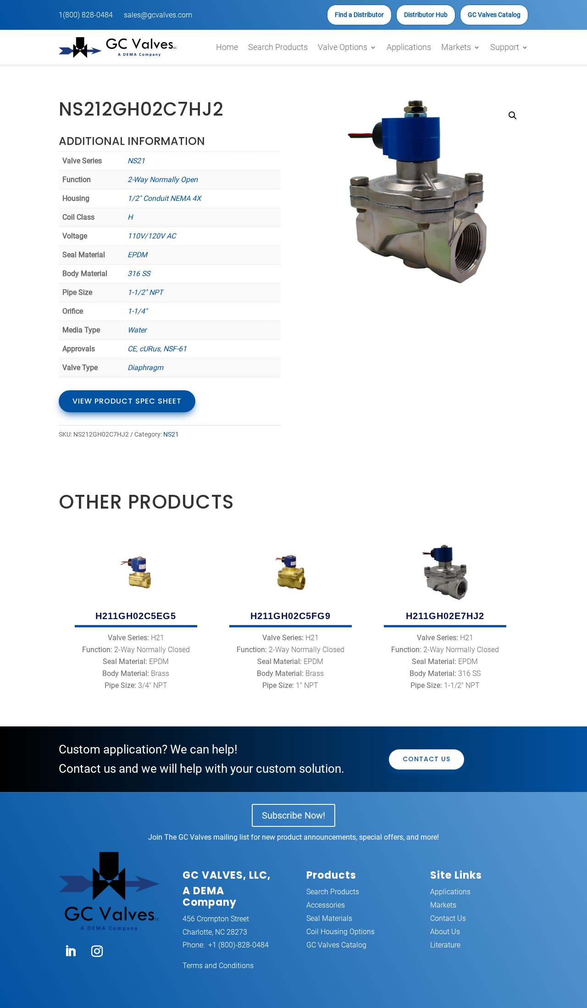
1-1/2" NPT (145, 292)
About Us (445, 931)
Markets (456, 47)
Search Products (278, 47)
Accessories (325, 905)
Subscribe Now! (293, 815)
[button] (512, 115)
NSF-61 (175, 348)
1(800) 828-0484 (86, 15)
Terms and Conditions (218, 965)
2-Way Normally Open (162, 179)
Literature (445, 945)
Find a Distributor (359, 14)
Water (136, 330)
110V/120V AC (151, 236)
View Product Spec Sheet (127, 401)
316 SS (138, 273)
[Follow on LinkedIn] (70, 951)
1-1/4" (137, 311)
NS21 (136, 160)
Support (504, 47)
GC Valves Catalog (494, 14)
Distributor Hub (426, 14)
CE (131, 348)
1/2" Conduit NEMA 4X (164, 198)
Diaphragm (145, 367)
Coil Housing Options (340, 931)
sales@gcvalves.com (158, 15)
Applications (409, 47)
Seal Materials (329, 918)
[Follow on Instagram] (96, 951)
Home (227, 47)
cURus (149, 348)
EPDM (137, 254)
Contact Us (426, 759)
